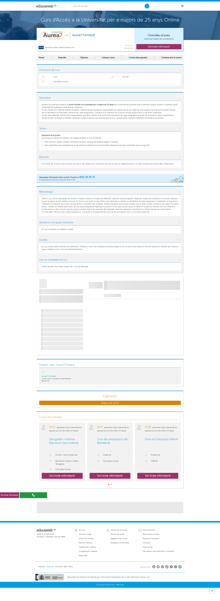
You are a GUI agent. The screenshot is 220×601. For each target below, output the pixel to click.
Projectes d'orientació (151, 539)
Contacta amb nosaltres (88, 551)
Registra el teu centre (119, 539)
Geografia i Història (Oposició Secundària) (63, 441)
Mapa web (83, 556)
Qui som (82, 530)
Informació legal (85, 534)
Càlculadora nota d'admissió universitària (158, 551)
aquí (148, 577)
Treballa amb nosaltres (87, 547)
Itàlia (65, 567)
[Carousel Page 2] (111, 484)
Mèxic (70, 567)
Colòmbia (58, 567)
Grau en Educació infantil (161, 439)
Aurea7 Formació (83, 35)
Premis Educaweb (118, 534)
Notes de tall (147, 547)
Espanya (41, 567)
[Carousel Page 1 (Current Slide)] (108, 484)
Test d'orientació (149, 530)
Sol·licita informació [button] (159, 46)
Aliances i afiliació (85, 543)
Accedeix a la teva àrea (120, 543)
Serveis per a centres (119, 530)
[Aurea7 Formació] (51, 35)
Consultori (146, 543)
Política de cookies (86, 539)
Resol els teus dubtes (151, 534)
